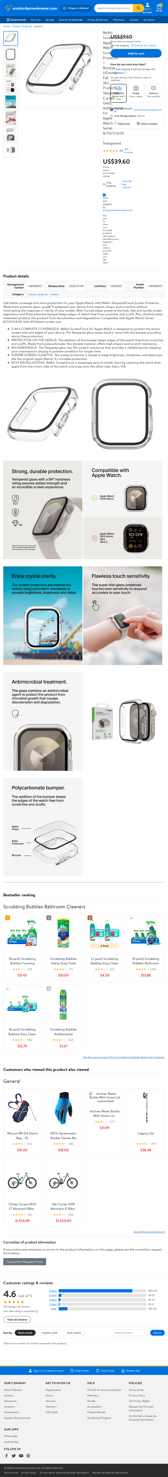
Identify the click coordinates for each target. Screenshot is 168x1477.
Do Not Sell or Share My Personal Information (143, 1417)
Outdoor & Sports (22, 26)
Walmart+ (51, 1406)
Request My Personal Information (141, 1408)
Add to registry (149, 123)
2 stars (53, 1304)
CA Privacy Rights (139, 1401)
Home (6, 26)
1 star (54, 1308)
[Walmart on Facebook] (6, 1456)
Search (157, 1332)
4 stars (53, 1295)
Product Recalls (96, 1412)
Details (141, 116)
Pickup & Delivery (97, 19)
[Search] (138, 8)
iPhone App (10, 1436)
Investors (9, 1406)
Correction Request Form (25, 1261)
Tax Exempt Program (99, 1418)
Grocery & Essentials (71, 19)
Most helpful (74, 1332)
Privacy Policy (137, 1395)
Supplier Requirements (17, 1418)
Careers (134, 19)
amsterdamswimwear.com (118, 210)
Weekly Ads (133, 1370)
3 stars (53, 1299)
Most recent (25, 1332)
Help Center (82, 1370)
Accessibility (94, 1406)
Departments (18, 19)
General (38, 26)
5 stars (53, 1290)
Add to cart (136, 53)
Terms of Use (136, 1390)
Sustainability (11, 1412)
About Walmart (13, 1390)
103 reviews (128, 151)
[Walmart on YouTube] (21, 1456)
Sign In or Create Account (48, 1370)
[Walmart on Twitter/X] (13, 1456)
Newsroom (10, 1401)
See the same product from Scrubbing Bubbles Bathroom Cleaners (124, 1057)
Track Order (108, 1370)
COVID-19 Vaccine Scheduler (104, 1390)
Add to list (124, 123)
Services (36, 19)
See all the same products (149, 1232)
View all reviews (17, 1319)
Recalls (91, 1401)
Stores (49, 1395)
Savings (49, 19)
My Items (149, 19)
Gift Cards (52, 1412)
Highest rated (49, 1332)
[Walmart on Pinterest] (28, 1456)
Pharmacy (119, 19)
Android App (11, 1442)
